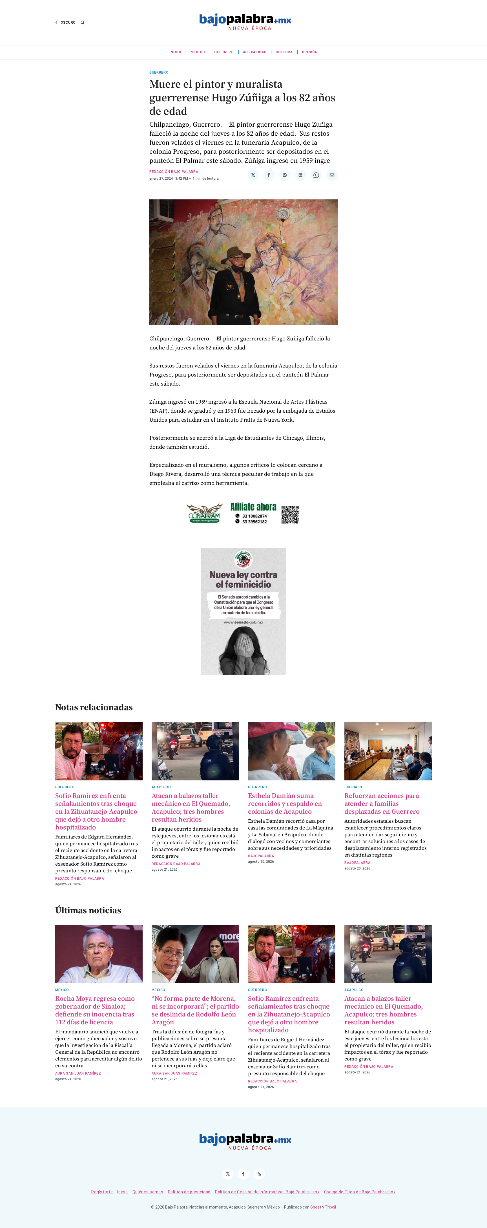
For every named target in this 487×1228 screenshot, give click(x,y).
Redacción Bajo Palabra (173, 172)
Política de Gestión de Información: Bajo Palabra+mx (267, 1192)
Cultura (284, 52)
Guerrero (224, 52)
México (198, 52)
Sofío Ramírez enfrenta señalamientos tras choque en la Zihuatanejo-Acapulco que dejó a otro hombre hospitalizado (96, 811)
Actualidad (255, 52)
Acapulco (161, 787)
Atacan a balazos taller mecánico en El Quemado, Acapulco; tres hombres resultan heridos (191, 807)
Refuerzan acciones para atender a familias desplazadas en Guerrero (382, 803)
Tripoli (330, 1207)
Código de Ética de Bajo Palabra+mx (360, 1192)
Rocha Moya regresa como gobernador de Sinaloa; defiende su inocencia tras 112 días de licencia (95, 1010)
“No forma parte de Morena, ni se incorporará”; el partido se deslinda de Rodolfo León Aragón (195, 1010)
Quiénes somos (147, 1192)
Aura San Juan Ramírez (78, 1073)
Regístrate (102, 1192)
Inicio (175, 52)
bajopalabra (261, 856)
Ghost (315, 1207)
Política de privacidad (189, 1192)
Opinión (310, 52)
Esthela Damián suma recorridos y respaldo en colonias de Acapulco (285, 803)
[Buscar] (82, 22)
